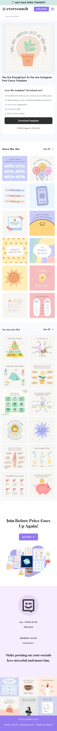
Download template (28, 120)
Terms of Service (44, 725)
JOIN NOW (41, 9)
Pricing (28, 627)
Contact (28, 643)
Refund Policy (27, 725)
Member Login (28, 638)
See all (46, 149)
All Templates (28, 622)
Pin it (5, 26)
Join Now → (28, 536)
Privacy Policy (11, 725)
